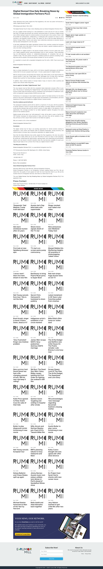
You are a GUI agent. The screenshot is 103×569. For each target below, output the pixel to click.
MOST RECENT (33, 3)
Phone (15, 160)
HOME (26, 3)
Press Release (21, 185)
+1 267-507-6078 (22, 160)
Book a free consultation (19, 163)
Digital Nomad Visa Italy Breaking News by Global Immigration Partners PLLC (40, 176)
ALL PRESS (41, 3)
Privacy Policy (88, 553)
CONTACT (48, 3)
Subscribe (51, 558)
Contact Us (44, 183)
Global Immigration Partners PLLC (22, 64)
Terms (82, 553)
